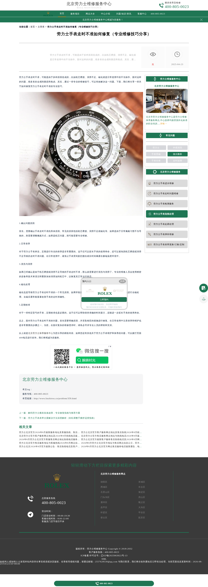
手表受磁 (156, 154)
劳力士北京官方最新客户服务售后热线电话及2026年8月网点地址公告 (116, 439)
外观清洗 (177, 147)
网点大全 (90, 14)
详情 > (163, 124)
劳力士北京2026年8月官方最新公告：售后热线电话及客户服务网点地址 (55, 446)
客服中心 (142, 14)
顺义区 (141, 502)
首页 (62, 13)
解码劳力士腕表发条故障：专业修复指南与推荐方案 (54, 413)
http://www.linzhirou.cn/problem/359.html (55, 398)
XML (104, 559)
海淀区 (141, 492)
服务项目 (75, 14)
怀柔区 (104, 512)
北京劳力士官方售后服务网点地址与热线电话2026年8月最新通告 (113, 436)
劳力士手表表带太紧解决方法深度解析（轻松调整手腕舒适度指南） (62, 418)
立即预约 (104, 299)
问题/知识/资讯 (123, 14)
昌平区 (104, 507)
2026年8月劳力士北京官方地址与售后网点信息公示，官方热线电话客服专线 (119, 443)
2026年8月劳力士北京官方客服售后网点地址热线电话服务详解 (50, 439)
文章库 (41, 27)
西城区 (104, 487)
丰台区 (141, 487)
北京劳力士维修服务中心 (89, 4)
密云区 (104, 517)
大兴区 (141, 507)
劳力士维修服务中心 (97, 549)
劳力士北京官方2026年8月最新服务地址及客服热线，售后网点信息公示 (55, 432)
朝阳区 (104, 482)
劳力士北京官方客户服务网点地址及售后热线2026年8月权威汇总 (113, 432)
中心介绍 (105, 14)
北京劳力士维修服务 (170, 172)
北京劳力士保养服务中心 (40, 333)
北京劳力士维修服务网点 (113, 474)
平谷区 (141, 512)
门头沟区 (105, 497)
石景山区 (105, 492)
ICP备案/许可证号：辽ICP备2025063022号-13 (104, 555)
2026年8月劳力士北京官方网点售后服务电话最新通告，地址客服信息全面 (118, 446)
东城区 (141, 482)
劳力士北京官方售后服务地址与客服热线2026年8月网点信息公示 (51, 443)
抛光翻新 (177, 154)
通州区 (104, 502)
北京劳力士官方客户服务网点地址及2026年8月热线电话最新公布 (51, 436)
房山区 (141, 497)
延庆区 (141, 517)
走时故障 (177, 160)
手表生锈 (156, 160)
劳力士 (156, 147)
